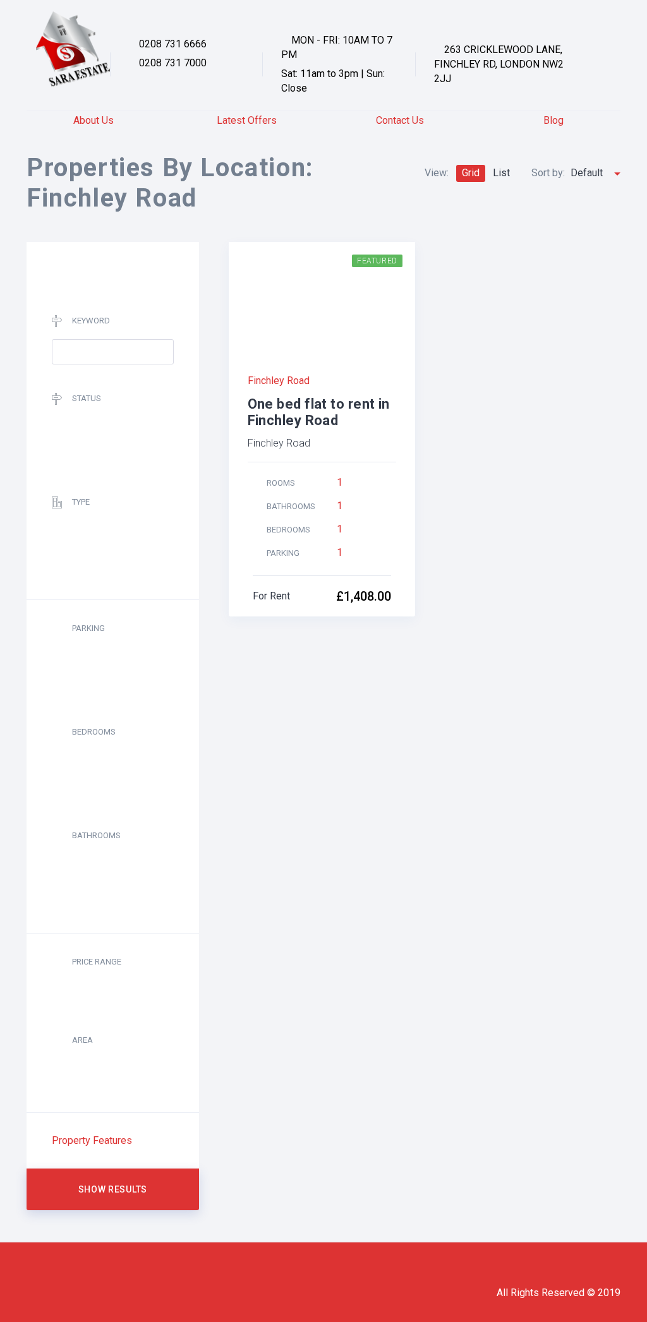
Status (86, 398)
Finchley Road (279, 381)
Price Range (96, 961)
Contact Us (400, 120)
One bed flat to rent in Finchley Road (319, 412)
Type (81, 502)
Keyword (91, 320)
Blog (553, 120)
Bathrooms (96, 835)
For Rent (271, 596)
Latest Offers (247, 120)
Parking (88, 628)
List (501, 173)
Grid (471, 173)
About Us (93, 120)
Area (82, 1040)
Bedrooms (94, 731)
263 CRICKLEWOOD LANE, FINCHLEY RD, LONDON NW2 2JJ (499, 64)
